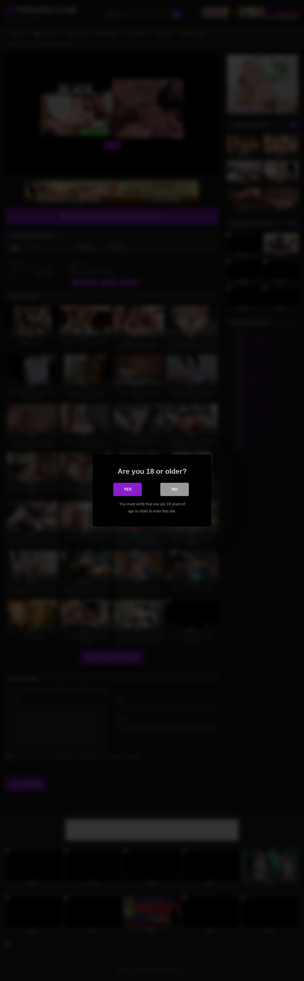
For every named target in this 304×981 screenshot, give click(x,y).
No (174, 489)
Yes (128, 489)
